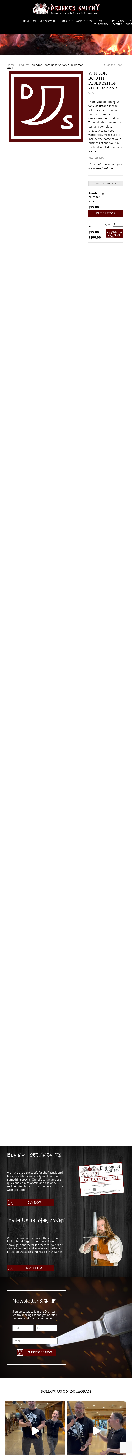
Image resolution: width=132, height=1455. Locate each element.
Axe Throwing (101, 23)
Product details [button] (106, 183)
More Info (34, 1267)
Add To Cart (116, 233)
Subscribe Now (40, 1352)
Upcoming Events (117, 23)
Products (66, 21)
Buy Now (34, 1202)
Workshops (84, 21)
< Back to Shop (113, 65)
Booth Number (94, 195)
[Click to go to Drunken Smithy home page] (66, 8)
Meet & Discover (44, 21)
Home (26, 21)
